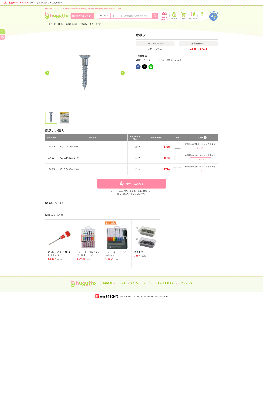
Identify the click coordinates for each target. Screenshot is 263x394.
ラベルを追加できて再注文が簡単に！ (34, 2)
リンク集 (121, 283)
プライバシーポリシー (141, 283)
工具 (91, 24)
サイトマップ (185, 283)
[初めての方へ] (192, 16)
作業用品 (83, 24)
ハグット (83, 283)
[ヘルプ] (202, 16)
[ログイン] (174, 16)
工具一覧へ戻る (56, 203)
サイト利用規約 (166, 283)
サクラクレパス (106, 296)
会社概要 (107, 283)
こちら (128, 194)
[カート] (183, 16)
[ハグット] (56, 15)
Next (123, 73)
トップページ (50, 24)
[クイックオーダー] (213, 16)
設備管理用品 (71, 24)
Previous (47, 73)
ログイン (200, 148)
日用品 (61, 24)
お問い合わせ (2, 37)
